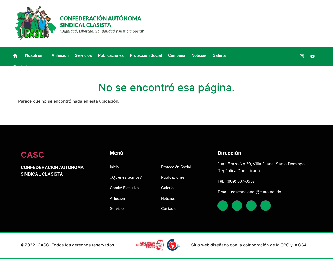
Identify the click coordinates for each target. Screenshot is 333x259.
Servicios (83, 55)
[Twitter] (291, 56)
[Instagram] (302, 56)
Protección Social (146, 55)
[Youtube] (312, 56)
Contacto (21, 66)
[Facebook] (280, 56)
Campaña (176, 55)
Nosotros (33, 55)
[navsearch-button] (266, 56)
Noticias (198, 55)
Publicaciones (111, 55)
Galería (219, 55)
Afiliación (60, 55)
